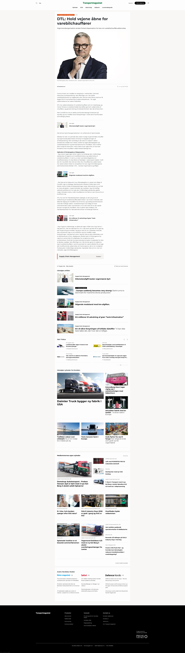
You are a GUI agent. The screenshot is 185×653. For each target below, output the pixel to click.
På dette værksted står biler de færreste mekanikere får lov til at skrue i (68, 585)
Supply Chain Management (66, 15)
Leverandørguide (107, 7)
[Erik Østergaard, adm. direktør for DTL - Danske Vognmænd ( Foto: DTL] (92, 55)
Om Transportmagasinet (109, 624)
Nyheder (75, 7)
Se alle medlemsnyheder (121, 563)
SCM (81, 7)
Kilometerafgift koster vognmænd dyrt (82, 126)
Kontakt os (105, 618)
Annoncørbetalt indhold (90, 625)
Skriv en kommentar (122, 266)
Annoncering (68, 621)
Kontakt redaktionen (108, 616)
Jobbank (97, 7)
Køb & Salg (88, 7)
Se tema (98, 256)
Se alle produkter (69, 624)
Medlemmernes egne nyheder (68, 455)
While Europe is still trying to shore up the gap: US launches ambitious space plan (116, 585)
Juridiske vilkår (87, 620)
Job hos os (105, 621)
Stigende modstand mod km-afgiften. (81, 175)
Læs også (71, 123)
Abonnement (68, 616)
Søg (40, 3)
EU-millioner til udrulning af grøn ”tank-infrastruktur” (82, 219)
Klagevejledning (88, 623)
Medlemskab (68, 618)
